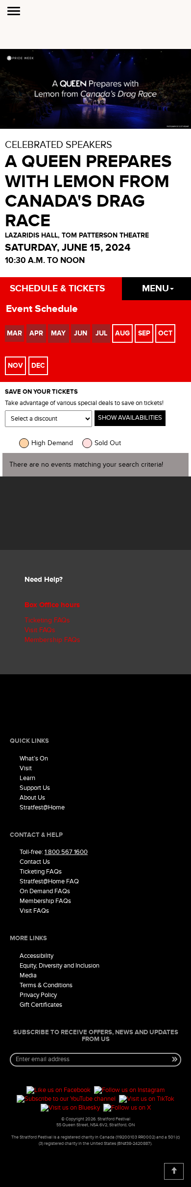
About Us (32, 798)
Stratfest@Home (42, 807)
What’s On (34, 758)
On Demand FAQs (45, 891)
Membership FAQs (52, 640)
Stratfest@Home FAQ (49, 881)
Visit (26, 768)
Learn (27, 778)
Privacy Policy (38, 995)
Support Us (35, 788)
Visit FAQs (39, 630)
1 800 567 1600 (66, 852)
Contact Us (35, 862)
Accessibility (36, 956)
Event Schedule (42, 309)
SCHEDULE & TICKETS (57, 288)
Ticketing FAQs (47, 620)
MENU (155, 288)
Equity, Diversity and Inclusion (59, 966)
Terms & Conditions (46, 985)
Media (28, 975)
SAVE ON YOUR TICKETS (41, 392)
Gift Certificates (41, 1005)
